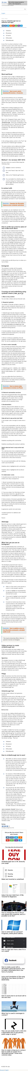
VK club (4, 2)
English (3, 13)
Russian (2, 1070)
